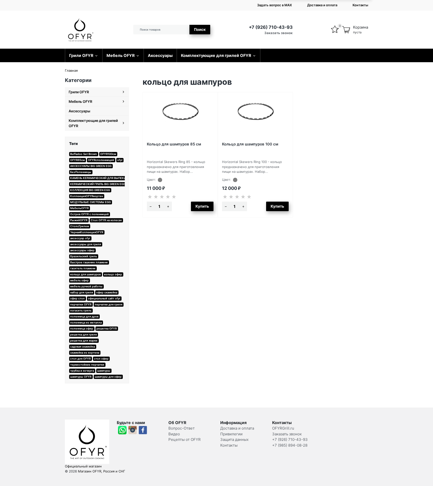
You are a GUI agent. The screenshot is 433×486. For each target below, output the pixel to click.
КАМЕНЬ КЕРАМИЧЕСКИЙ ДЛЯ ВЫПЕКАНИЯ (101, 178)
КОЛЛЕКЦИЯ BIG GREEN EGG (90, 190)
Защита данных (234, 439)
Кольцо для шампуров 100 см (250, 144)
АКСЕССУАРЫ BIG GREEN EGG (91, 166)
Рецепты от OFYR (184, 439)
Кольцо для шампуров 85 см (174, 144)
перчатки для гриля (108, 304)
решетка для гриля (83, 334)
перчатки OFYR (80, 304)
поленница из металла (86, 322)
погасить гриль (80, 310)
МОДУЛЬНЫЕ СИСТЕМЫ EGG (90, 202)
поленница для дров (84, 316)
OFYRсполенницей (101, 160)
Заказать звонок (278, 33)
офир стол (77, 298)
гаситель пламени (82, 268)
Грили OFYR (81, 55)
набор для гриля (81, 292)
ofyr (120, 160)
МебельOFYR (79, 208)
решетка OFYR (106, 328)
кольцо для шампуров (85, 274)
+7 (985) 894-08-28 (289, 445)
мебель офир (79, 280)
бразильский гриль (83, 256)
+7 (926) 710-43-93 (271, 27)
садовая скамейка (82, 346)
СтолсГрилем (79, 226)
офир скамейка (106, 292)
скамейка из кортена (84, 352)
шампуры (103, 370)
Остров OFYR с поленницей (89, 214)
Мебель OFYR (120, 55)
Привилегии (231, 434)
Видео (174, 434)
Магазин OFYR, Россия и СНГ (101, 471)
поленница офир (81, 328)
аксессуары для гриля (85, 244)
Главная (71, 70)
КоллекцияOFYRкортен (86, 196)
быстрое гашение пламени (89, 262)
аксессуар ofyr (80, 238)
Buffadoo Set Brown (83, 154)
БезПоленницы (80, 172)
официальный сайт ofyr (104, 298)
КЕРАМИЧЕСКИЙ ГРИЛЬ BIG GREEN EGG (97, 184)
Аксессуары (160, 55)
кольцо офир (113, 274)
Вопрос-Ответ (181, 428)
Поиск (200, 29)
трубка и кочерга (82, 370)
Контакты (360, 5)
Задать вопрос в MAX (274, 5)
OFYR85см (77, 160)
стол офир (101, 358)
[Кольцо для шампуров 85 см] (180, 117)
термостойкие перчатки (87, 364)
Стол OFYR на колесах (106, 220)
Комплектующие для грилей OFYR (216, 55)
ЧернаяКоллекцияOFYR (86, 232)
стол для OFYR (80, 358)
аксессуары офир (82, 250)
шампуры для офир (108, 376)
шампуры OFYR (80, 376)
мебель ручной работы (86, 286)
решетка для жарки (83, 340)
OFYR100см (108, 154)
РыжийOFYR (78, 220)
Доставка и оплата (322, 5)
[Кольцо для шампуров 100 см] (255, 117)
